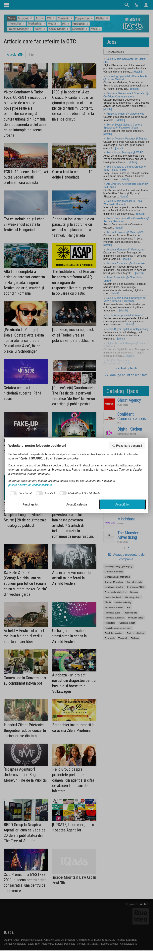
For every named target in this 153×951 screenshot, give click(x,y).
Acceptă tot (122, 504)
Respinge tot (30, 504)
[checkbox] (20, 493)
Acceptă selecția (76, 504)
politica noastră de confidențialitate (30, 485)
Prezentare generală (129, 446)
